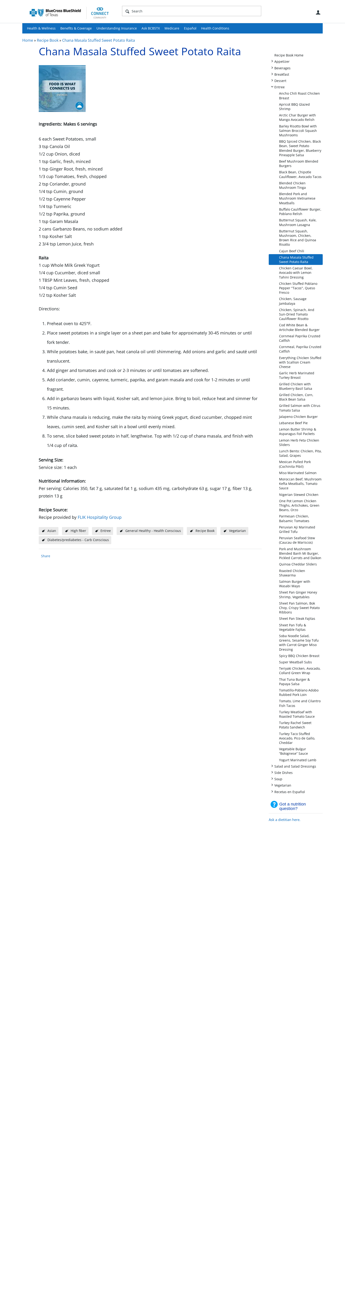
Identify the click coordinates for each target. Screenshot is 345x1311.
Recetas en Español (289, 791)
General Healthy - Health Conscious (153, 530)
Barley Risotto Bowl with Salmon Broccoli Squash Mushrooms (298, 130)
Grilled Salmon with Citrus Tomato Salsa (299, 407)
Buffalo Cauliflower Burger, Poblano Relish (300, 211)
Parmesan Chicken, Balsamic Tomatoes (294, 518)
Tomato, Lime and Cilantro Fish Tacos (300, 703)
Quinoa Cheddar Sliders (298, 564)
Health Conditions (215, 28)
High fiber (78, 530)
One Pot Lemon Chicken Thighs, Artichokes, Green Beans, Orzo (299, 505)
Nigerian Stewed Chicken (298, 494)
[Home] (69, 12)
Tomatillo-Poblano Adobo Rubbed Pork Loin (298, 692)
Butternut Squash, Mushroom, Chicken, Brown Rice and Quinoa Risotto (297, 238)
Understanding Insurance (116, 28)
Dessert (280, 80)
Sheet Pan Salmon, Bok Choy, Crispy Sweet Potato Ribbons (299, 607)
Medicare (172, 28)
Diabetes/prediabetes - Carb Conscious (78, 540)
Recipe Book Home (288, 55)
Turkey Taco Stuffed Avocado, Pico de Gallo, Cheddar (297, 738)
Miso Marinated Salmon (298, 473)
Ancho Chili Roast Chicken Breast (299, 95)
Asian (51, 530)
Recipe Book (47, 40)
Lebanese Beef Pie (293, 423)
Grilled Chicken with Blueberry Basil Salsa (295, 386)
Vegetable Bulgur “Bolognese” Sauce (293, 751)
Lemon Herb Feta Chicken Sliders (299, 442)
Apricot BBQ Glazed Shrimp (294, 106)
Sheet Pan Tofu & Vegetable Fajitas (292, 627)
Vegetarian (282, 785)
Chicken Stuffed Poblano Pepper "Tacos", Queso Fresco (298, 288)
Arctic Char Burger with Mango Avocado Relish (297, 117)
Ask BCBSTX (151, 28)
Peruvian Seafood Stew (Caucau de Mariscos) (297, 540)
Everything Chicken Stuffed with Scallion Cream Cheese (300, 362)
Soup (278, 778)
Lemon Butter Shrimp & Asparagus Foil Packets (297, 431)
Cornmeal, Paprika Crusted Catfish (300, 349)
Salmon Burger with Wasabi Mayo (294, 583)
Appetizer (282, 61)
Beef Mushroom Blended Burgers (298, 163)
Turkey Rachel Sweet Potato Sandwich (295, 724)
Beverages (282, 67)
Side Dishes (283, 772)
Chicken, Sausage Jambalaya (293, 301)
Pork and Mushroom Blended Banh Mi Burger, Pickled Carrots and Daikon (300, 553)
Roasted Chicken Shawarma (292, 572)
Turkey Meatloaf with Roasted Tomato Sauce (297, 714)
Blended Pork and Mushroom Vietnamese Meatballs (297, 198)
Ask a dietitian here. (284, 819)
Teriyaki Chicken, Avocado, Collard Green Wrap (300, 670)
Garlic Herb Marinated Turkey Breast (296, 375)
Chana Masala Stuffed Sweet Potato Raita (98, 40)
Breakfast (281, 74)
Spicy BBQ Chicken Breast (299, 656)
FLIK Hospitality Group (100, 517)
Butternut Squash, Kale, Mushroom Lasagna (298, 222)
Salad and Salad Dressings (295, 766)
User (318, 12)
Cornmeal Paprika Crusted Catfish (299, 338)
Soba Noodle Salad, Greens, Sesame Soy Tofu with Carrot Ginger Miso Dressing (299, 643)
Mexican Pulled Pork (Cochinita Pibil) (295, 464)
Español (190, 28)
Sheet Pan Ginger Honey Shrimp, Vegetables (298, 594)
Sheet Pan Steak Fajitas (297, 618)
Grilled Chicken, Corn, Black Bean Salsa (296, 397)
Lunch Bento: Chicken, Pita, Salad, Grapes (300, 453)
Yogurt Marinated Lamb (297, 760)
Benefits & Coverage (76, 28)
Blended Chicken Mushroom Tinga (292, 185)
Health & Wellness (41, 28)
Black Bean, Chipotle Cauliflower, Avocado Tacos (300, 174)
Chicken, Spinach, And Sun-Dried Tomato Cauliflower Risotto (296, 314)
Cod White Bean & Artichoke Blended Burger (299, 327)
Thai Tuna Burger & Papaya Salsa (294, 681)
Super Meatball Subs (295, 662)
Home (27, 40)
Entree (279, 86)
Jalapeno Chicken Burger (298, 416)
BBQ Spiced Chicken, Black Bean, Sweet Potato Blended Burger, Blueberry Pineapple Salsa (300, 148)
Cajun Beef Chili (291, 251)
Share (45, 556)
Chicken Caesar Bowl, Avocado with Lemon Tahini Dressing (296, 272)
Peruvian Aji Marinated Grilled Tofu (297, 529)
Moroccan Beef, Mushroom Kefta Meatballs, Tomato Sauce (300, 483)
